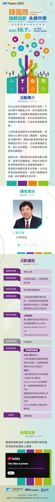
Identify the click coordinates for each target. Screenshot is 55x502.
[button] (46, 217)
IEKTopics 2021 (13, 3)
